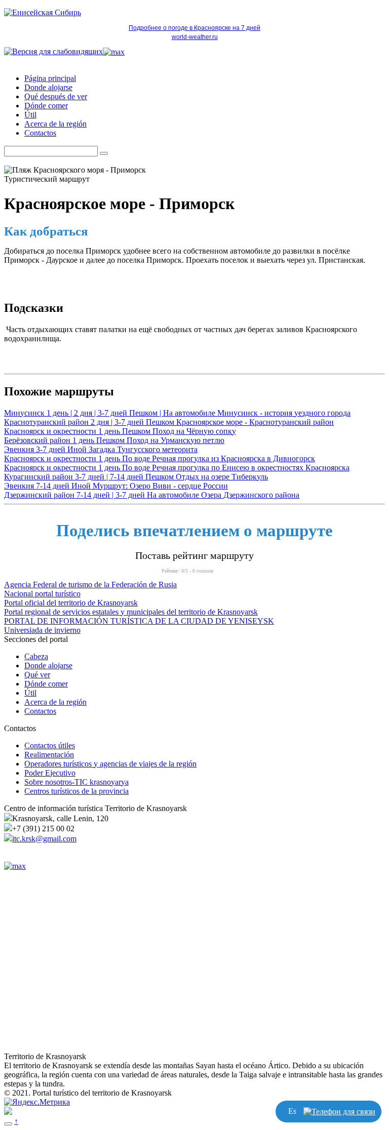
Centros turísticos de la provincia (76, 791)
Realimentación (49, 754)
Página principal (50, 78)
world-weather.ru (195, 37)
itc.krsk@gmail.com (44, 838)
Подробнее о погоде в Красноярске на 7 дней (194, 27)
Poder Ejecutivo (49, 773)
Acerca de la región (55, 123)
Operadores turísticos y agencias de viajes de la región (110, 763)
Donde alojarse (48, 87)
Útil (30, 114)
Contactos (40, 133)
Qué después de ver (55, 96)
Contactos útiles (49, 745)
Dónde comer (46, 105)
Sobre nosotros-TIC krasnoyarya (76, 782)
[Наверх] (8, 1123)
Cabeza (36, 656)
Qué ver (37, 674)
